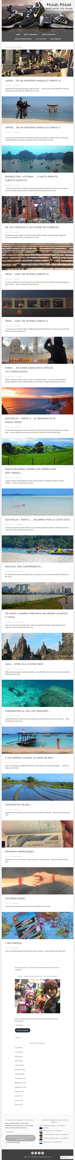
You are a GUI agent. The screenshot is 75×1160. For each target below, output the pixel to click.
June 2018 (18, 1052)
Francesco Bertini (48, 1134)
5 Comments (17, 279)
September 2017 (19, 1087)
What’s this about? (31, 34)
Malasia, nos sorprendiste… (24, 566)
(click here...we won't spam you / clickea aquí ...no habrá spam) (20, 1138)
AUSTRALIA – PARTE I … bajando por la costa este (37, 519)
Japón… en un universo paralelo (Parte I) (33, 127)
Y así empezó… (14, 943)
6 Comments (18, 376)
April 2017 (18, 1104)
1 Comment (15, 85)
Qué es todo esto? (48, 34)
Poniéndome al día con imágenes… (28, 711)
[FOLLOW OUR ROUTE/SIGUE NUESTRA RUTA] (42, 1153)
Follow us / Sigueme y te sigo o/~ (20, 1120)
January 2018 (18, 1074)
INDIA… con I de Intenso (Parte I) (26, 321)
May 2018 (17, 1056)
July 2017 (17, 1096)
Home (18, 34)
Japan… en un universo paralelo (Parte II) (33, 80)
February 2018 (19, 1069)
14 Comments (18, 524)
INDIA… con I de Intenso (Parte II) (27, 274)
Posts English (55, 39)
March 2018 (18, 1065)
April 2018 (18, 1061)
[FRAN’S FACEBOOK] (32, 1153)
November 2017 (19, 1083)
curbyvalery (46, 1125)
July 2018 (17, 1047)
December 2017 (19, 1078)
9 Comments (16, 948)
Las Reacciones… (16, 898)
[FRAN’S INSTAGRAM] (39, 1153)
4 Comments (16, 132)
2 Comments (16, 185)
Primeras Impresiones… (20, 851)
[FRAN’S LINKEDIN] (35, 1153)
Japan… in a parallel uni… (55, 1130)
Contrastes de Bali (18, 804)
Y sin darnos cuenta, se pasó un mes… (30, 758)
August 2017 (18, 1091)
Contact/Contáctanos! (23, 39)
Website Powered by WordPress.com (37, 1157)
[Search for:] (37, 1037)
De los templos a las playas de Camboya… (33, 227)
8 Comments (15, 903)
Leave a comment (20, 571)
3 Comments (17, 325)
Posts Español (41, 39)
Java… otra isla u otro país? (24, 664)
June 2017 (18, 1100)
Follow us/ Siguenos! (23, 1030)
